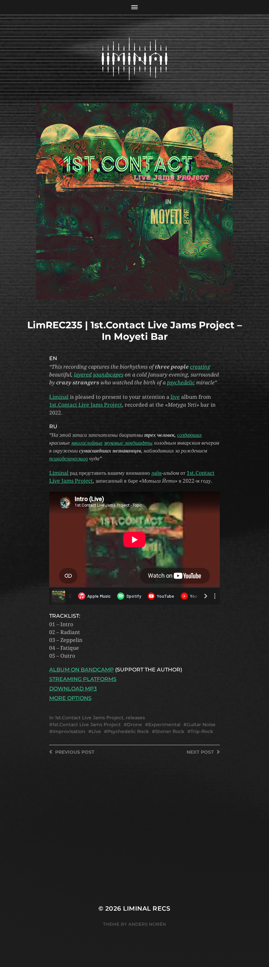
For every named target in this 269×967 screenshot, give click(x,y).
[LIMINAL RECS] (134, 58)
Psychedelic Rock (128, 731)
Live (96, 731)
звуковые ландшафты (128, 443)
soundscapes (108, 375)
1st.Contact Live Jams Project (85, 405)
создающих (189, 435)
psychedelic (181, 382)
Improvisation (68, 731)
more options (70, 698)
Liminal (59, 397)
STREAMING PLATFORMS (82, 679)
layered (83, 375)
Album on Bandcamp (81, 670)
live (175, 397)
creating (200, 367)
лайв (156, 473)
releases (135, 718)
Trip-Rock (202, 731)
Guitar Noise (201, 724)
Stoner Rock (169, 731)
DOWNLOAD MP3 (73, 689)
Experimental (164, 724)
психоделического (68, 458)
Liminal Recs (147, 908)
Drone (134, 724)
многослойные (87, 443)
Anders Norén (147, 924)
